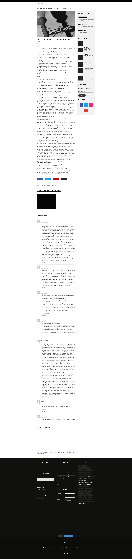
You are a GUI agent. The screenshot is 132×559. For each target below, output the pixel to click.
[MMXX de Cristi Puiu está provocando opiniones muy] (50, 517)
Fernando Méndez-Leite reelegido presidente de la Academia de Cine (88, 43)
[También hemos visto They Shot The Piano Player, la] (114, 524)
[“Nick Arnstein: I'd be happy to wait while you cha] (114, 530)
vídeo (93, 501)
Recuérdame (69, 499)
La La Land (89, 484)
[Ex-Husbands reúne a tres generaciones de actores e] (82, 517)
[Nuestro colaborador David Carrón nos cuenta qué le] (17, 530)
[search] (52, 479)
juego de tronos (82, 484)
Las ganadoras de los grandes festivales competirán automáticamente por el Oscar (88, 70)
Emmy (93, 476)
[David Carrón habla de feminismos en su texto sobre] (82, 524)
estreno (84, 478)
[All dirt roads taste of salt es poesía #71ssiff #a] (114, 517)
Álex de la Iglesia (82, 503)
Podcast (50, 8)
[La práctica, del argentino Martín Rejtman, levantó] (17, 517)
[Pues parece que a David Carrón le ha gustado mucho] (17, 524)
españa (80, 478)
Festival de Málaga (82, 480)
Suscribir (82, 95)
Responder (44, 262)
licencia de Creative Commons (80, 547)
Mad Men (80, 486)
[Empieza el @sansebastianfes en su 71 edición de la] (82, 530)
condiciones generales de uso (64, 548)
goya (91, 482)
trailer (88, 501)
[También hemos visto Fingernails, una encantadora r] (50, 523)
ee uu (89, 476)
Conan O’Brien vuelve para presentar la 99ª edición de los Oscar (88, 64)
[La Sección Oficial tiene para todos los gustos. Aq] (50, 529)
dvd (85, 476)
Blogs (71, 8)
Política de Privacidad (41, 487)
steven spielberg (82, 501)
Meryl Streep (86, 486)
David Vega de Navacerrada (43, 43)
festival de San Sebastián (83, 482)
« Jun (58, 484)
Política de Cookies (41, 489)
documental (81, 476)
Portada (39, 8)
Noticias (45, 8)
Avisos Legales (40, 485)
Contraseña (59, 496)
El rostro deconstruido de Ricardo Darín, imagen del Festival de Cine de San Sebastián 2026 (89, 57)
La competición (65, 8)
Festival (89, 478)
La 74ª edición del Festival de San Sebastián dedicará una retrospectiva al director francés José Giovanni (88, 78)
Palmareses (57, 8)
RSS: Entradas (45, 498)
